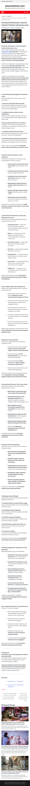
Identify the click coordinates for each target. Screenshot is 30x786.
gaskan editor (20, 28)
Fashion (3, 689)
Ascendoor (11, 783)
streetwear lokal (6, 52)
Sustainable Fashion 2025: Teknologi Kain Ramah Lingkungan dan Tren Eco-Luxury (13, 723)
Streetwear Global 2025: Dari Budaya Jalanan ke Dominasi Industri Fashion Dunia (14, 772)
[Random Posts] (24, 12)
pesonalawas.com (15, 6)
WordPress (22, 783)
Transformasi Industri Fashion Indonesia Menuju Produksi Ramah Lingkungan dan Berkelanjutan (14, 747)
